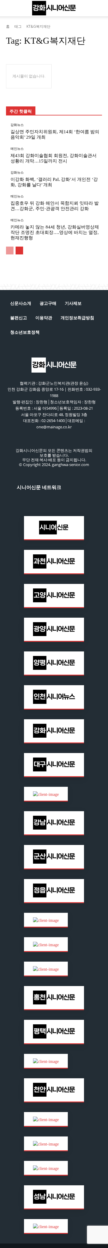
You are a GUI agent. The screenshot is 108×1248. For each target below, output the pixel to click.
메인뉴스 (17, 148)
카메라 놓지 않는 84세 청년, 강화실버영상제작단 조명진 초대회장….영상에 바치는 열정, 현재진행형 (54, 232)
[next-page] (19, 250)
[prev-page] (10, 250)
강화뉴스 (17, 125)
